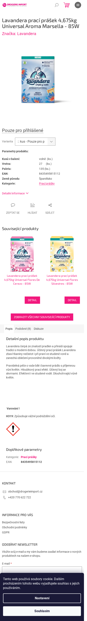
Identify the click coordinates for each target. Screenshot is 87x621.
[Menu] (78, 5)
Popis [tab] (9, 328)
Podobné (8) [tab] (23, 328)
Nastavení (42, 598)
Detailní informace (13, 193)
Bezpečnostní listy (13, 522)
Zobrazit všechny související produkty (42, 317)
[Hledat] (57, 5)
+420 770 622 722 (19, 497)
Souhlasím (42, 611)
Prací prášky (47, 183)
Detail (32, 300)
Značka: (19, 33)
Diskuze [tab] (39, 328)
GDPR (6, 532)
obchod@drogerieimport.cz (25, 491)
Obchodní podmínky (14, 527)
